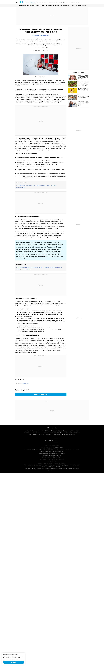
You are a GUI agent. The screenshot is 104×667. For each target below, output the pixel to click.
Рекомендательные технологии (36, 434)
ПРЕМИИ (72, 5)
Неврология (44, 5)
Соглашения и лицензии (38, 430)
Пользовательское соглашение (51, 432)
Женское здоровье (24, 5)
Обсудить (45, 50)
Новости (27, 2)
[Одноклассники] (52, 427)
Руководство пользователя (68, 434)
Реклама (47, 430)
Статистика (48, 434)
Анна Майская (25, 383)
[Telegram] (56, 427)
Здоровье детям (75, 2)
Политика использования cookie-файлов (70, 432)
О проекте (27, 430)
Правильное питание (49, 2)
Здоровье (32, 2)
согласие (5, 658)
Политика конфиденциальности (71, 430)
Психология (51, 5)
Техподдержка (56, 434)
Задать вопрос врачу (56, 430)
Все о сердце (59, 2)
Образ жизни (39, 2)
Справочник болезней (81, 5)
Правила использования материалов (33, 432)
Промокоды (66, 5)
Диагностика (66, 2)
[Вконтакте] (48, 427)
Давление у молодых (35, 5)
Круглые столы (58, 5)
